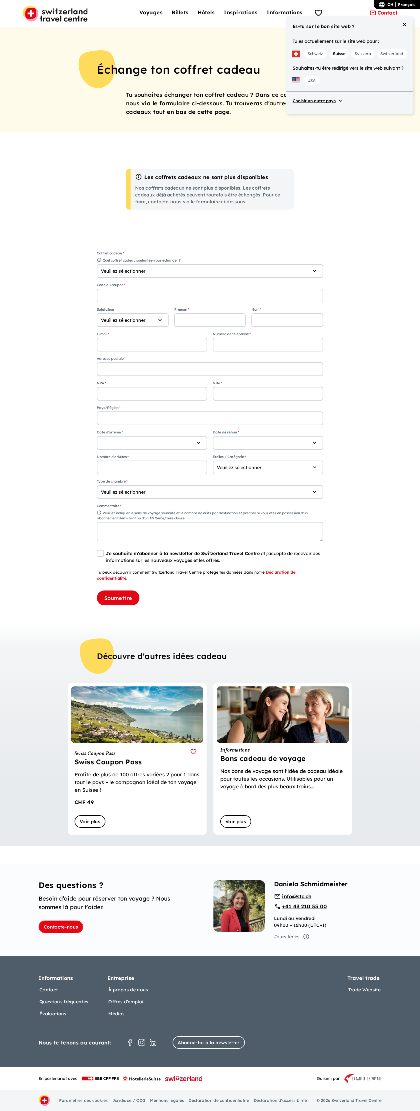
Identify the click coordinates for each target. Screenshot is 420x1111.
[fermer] (404, 24)
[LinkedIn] (153, 1042)
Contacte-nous (61, 927)
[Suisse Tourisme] (183, 1078)
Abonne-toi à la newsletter (208, 1042)
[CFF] (100, 1078)
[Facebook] (130, 1042)
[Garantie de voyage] (362, 1078)
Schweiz (315, 53)
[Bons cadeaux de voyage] (282, 759)
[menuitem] (151, 12)
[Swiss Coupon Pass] (137, 759)
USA (311, 80)
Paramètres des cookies (83, 1100)
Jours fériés (286, 936)
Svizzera (363, 53)
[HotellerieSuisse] (142, 1078)
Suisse (339, 53)
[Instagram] (141, 1042)
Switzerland (391, 53)
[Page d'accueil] (55, 13)
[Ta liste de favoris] (318, 13)
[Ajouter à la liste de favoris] (193, 751)
